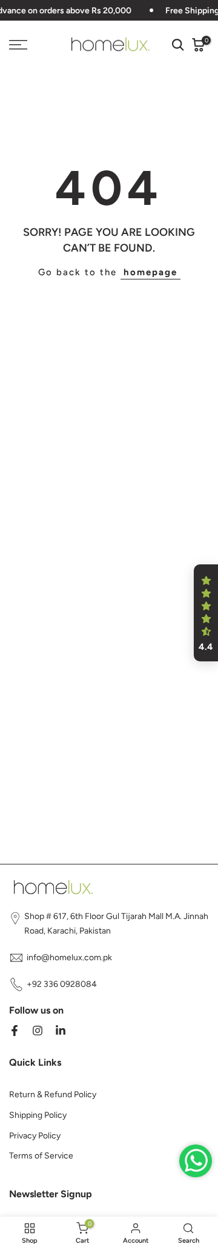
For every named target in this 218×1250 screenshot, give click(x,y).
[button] (206, 612)
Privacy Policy (35, 1136)
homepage (150, 272)
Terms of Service (41, 1156)
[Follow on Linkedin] (60, 1030)
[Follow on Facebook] (14, 1030)
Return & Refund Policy (52, 1094)
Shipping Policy (38, 1115)
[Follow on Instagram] (37, 1030)
